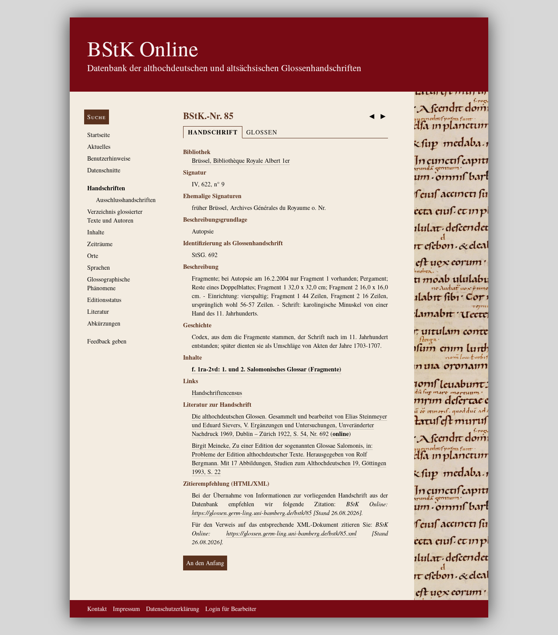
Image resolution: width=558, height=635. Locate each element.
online (341, 433)
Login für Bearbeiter (230, 608)
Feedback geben (106, 341)
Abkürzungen (103, 323)
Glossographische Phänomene (108, 283)
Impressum (126, 608)
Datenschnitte (103, 170)
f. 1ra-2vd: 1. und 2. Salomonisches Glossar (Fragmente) (266, 369)
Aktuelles (98, 146)
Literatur (98, 311)
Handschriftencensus (217, 392)
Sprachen (98, 267)
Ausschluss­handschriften (126, 200)
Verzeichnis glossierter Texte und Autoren (115, 215)
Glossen (261, 132)
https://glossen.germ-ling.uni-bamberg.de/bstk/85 (252, 512)
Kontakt (97, 608)
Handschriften (106, 187)
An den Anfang (205, 563)
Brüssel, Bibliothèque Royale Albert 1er (241, 160)
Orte (92, 255)
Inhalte (95, 232)
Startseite (98, 134)
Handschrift (213, 132)
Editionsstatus (104, 299)
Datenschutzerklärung (172, 608)
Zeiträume (99, 244)
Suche (96, 117)
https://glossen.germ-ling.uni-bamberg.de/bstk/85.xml (291, 533)
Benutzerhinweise (108, 158)
